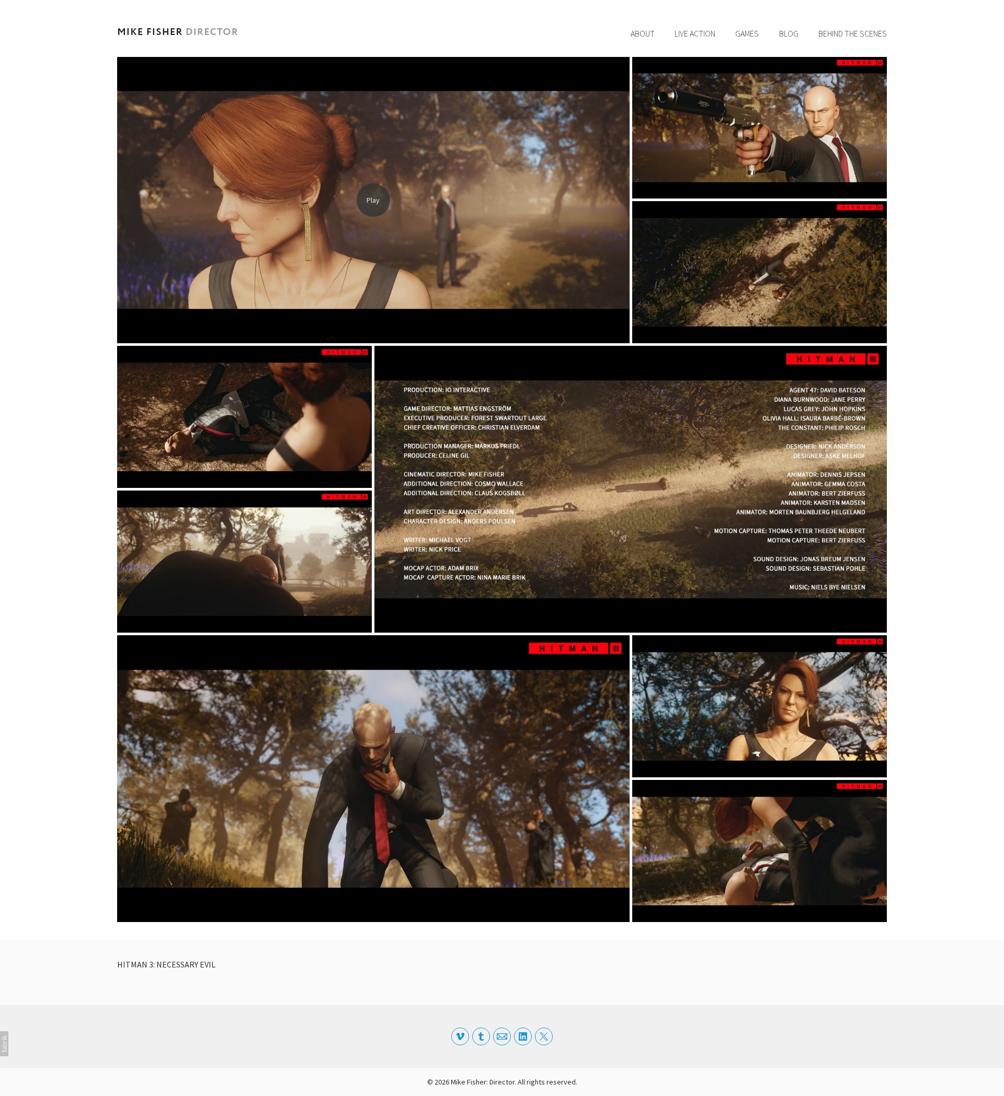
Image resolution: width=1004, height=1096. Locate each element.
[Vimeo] (460, 1036)
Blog (788, 33)
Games (747, 33)
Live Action (695, 33)
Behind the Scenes (852, 33)
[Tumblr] (481, 1036)
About (643, 33)
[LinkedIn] (523, 1036)
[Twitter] (544, 1036)
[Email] (502, 1036)
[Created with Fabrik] (4, 1043)
